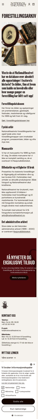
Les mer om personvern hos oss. (13, 383)
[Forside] (18, 4)
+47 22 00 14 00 (8, 324)
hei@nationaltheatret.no (11, 330)
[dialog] (18, 390)
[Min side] (29, 4)
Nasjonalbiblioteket (21, 231)
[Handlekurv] (33, 4)
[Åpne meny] (3, 4)
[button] (18, 415)
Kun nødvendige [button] (18, 409)
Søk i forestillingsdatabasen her (15, 120)
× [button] (34, 364)
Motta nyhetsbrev (19, 278)
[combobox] (31, 364)
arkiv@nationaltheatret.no (13, 215)
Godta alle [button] (18, 401)
